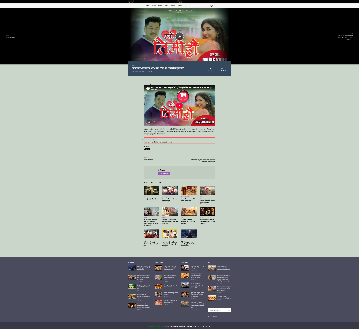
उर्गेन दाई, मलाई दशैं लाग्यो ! (150, 199)
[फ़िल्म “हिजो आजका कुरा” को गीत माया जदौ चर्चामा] (158, 302)
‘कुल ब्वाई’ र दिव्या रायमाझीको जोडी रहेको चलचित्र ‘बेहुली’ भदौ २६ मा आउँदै (170, 221)
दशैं (147, 197)
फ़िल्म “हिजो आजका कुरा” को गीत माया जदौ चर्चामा (170, 301)
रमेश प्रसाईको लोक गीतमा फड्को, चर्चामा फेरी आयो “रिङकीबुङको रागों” (170, 268)
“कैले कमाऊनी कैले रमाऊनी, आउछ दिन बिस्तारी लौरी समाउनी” (170, 277)
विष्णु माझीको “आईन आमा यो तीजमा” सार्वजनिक (170, 286)
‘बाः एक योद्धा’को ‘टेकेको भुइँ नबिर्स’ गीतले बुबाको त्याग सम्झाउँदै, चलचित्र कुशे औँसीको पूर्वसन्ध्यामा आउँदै (151, 222)
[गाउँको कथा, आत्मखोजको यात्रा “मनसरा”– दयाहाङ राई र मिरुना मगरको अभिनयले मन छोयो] (185, 303)
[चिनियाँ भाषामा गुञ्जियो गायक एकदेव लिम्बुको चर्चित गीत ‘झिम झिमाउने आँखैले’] (132, 268)
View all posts (164, 173)
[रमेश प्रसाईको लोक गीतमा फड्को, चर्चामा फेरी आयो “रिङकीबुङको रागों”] (158, 268)
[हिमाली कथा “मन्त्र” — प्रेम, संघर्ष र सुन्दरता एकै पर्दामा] (185, 268)
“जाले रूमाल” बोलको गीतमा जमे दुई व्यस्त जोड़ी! (169, 200)
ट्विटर (169, 326)
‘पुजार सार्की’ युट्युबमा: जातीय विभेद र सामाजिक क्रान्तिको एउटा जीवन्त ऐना (197, 294)
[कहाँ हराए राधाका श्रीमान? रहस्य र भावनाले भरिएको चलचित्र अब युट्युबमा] (185, 275)
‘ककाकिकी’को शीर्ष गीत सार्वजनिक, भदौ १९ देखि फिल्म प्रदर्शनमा (188, 221)
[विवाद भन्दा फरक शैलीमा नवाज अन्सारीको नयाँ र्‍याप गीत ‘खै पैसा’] (132, 286)
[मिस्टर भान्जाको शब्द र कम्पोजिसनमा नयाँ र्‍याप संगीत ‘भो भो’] (132, 296)
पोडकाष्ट (160, 5)
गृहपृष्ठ (147, 5)
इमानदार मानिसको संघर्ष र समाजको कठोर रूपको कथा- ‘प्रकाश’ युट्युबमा (197, 285)
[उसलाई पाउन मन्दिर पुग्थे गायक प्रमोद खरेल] (158, 294)
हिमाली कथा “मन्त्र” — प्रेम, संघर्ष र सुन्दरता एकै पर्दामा (197, 267)
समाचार (201, 217)
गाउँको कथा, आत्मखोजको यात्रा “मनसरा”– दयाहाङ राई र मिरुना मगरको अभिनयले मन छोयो (197, 304)
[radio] (156, 139)
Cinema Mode (222, 70)
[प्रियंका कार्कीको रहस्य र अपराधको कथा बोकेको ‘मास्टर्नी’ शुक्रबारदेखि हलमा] (212, 268)
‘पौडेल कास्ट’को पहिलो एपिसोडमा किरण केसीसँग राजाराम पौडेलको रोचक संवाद (207, 221)
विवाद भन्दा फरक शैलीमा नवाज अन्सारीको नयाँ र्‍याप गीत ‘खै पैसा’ (144, 286)
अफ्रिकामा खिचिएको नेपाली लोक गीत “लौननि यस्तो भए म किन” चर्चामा (143, 277)
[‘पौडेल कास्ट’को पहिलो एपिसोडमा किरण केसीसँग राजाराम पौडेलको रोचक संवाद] (132, 305)
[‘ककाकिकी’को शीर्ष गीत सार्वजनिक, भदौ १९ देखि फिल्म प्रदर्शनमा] (212, 298)
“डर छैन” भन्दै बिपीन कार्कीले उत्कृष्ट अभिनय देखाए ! (188, 200)
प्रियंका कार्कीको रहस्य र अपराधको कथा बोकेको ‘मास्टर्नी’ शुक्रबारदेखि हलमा (207, 201)
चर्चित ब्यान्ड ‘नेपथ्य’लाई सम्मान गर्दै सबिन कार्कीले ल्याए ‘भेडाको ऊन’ (151, 244)
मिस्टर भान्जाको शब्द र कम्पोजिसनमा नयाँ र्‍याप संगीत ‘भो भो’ (143, 296)
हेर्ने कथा (154, 5)
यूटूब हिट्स (180, 5)
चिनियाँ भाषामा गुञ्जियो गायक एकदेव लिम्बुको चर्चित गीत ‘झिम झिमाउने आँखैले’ (188, 244)
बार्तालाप (166, 5)
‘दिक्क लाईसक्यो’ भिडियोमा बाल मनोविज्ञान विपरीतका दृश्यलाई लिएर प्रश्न (169, 244)
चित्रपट (201, 197)
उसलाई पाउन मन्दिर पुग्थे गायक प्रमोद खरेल (171, 293)
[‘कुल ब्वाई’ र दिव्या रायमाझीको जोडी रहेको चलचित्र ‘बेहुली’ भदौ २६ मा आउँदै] (212, 288)
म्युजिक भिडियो (168, 197)
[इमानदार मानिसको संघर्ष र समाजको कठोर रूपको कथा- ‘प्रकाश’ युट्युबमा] (185, 285)
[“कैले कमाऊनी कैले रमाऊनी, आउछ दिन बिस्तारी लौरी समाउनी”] (158, 277)
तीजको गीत (164, 240)
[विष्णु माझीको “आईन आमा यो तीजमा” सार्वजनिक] (158, 286)
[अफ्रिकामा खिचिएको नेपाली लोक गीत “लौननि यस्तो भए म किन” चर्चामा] (132, 277)
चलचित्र (173, 5)
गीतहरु (133, 65)
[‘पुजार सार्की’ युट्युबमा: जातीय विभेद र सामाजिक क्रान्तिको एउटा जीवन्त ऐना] (185, 294)
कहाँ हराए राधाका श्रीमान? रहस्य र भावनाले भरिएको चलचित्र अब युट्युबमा (196, 275)
